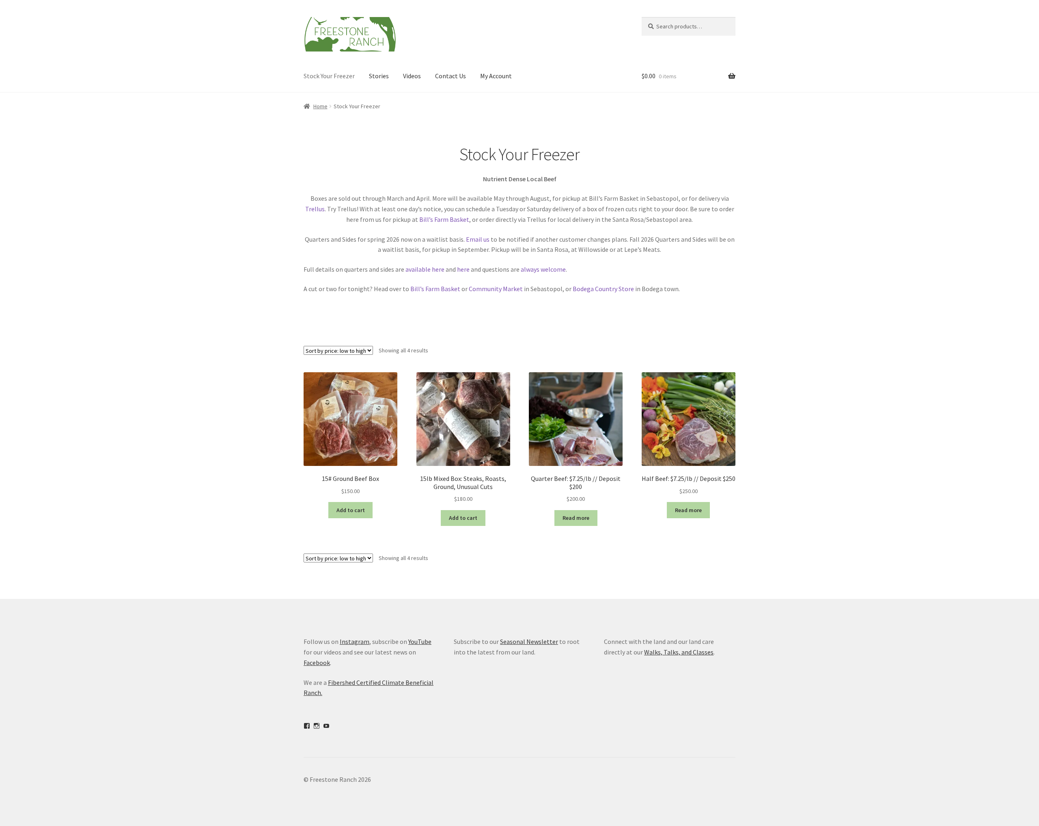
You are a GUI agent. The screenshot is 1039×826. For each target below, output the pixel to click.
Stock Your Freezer (329, 76)
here (463, 269)
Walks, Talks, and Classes (679, 652)
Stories (379, 76)
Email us (477, 239)
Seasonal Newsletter (529, 641)
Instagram (354, 641)
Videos (412, 76)
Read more (576, 517)
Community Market (496, 289)
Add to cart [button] (350, 510)
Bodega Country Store (603, 289)
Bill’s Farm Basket (444, 219)
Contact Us (450, 76)
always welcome (543, 269)
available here (425, 269)
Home (320, 106)
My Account (496, 76)
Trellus (315, 209)
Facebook (317, 663)
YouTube (419, 641)
